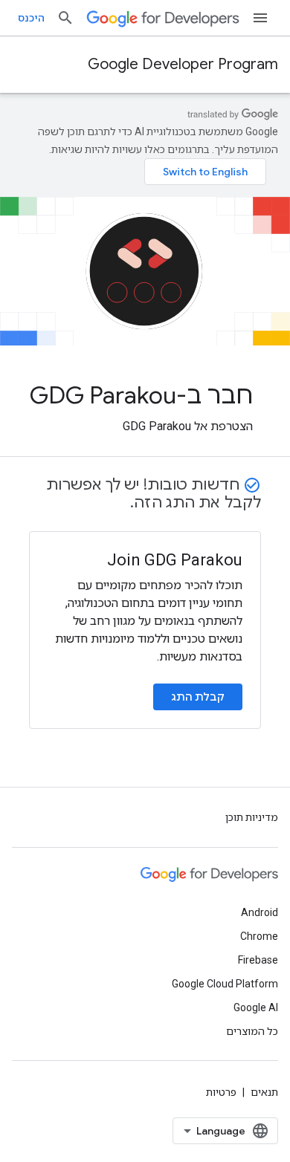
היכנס (31, 18)
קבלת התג (198, 697)
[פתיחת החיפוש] (65, 18)
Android (259, 912)
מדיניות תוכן (251, 817)
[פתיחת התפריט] (260, 18)
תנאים (264, 1092)
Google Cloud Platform (225, 984)
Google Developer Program (183, 64)
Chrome (259, 936)
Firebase (258, 960)
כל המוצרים (252, 1031)
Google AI (255, 1007)
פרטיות (221, 1092)
